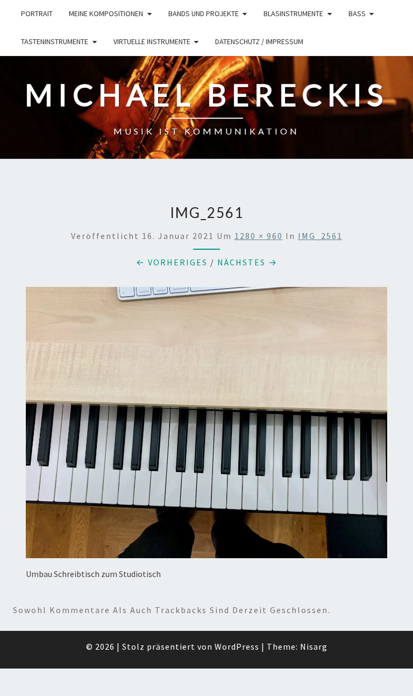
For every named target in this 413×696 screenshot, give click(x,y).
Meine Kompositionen (106, 13)
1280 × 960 (258, 235)
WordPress (237, 646)
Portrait (37, 13)
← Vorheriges (172, 262)
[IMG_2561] (206, 425)
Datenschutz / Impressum (259, 41)
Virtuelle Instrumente (151, 41)
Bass (357, 13)
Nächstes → (247, 262)
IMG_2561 (320, 235)
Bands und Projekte (203, 13)
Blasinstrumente (293, 13)
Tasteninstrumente (54, 41)
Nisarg (313, 646)
